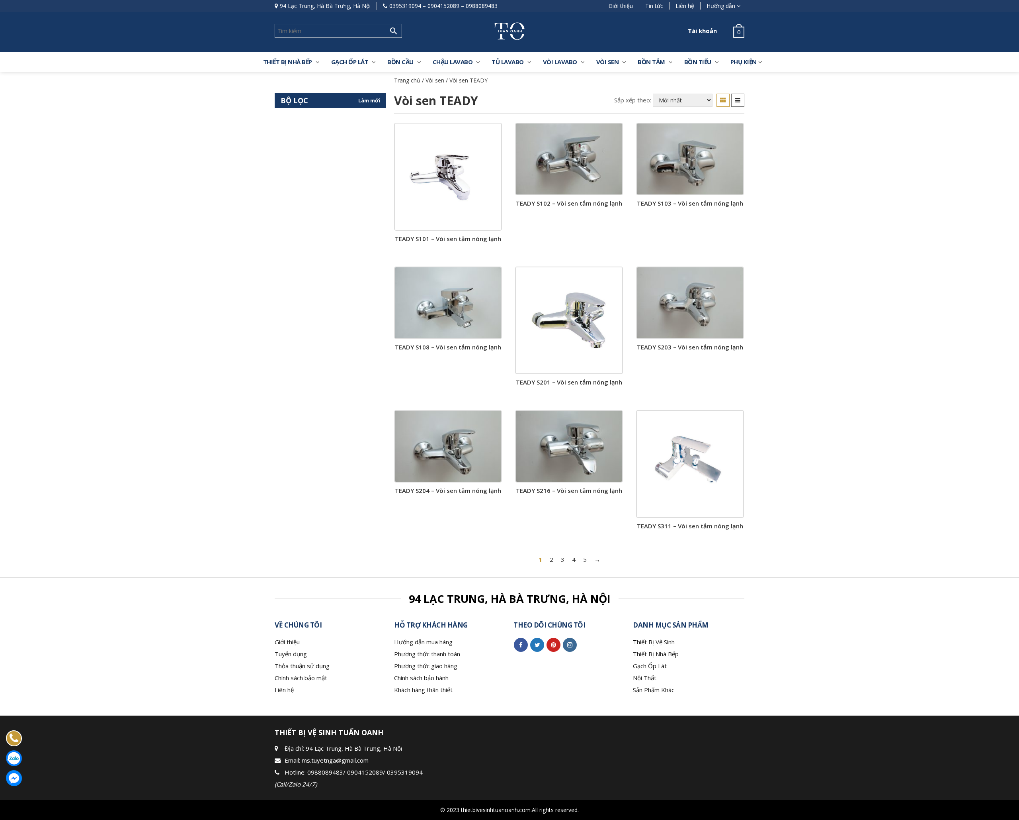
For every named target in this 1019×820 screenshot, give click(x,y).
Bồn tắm (651, 62)
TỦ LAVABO (508, 62)
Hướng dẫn (721, 6)
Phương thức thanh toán (427, 654)
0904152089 (443, 6)
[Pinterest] (553, 645)
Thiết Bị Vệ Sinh (654, 642)
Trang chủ (407, 80)
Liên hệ (684, 6)
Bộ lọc (294, 100)
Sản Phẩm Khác (653, 690)
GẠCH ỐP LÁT (350, 62)
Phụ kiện (743, 62)
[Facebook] (521, 645)
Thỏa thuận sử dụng (302, 666)
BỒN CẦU (400, 62)
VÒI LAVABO (560, 62)
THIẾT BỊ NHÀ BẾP (287, 62)
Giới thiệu (621, 6)
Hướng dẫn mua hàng (423, 642)
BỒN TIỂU (697, 62)
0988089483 (482, 6)
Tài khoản (702, 31)
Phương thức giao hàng (425, 666)
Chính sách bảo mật (301, 678)
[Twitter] (537, 645)
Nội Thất (644, 678)
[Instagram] (570, 645)
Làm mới (369, 100)
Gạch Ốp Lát (650, 666)
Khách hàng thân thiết (423, 690)
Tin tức (654, 6)
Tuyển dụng (291, 654)
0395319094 (405, 6)
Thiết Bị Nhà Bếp (656, 654)
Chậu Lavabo (453, 62)
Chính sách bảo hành (421, 678)
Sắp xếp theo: (632, 100)
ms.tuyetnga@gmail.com (335, 760)
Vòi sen (607, 62)
